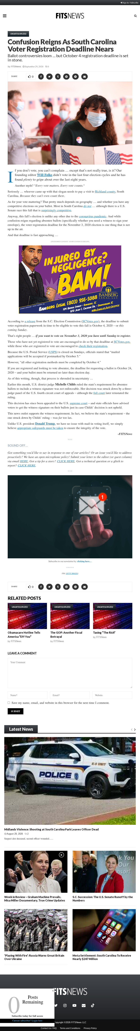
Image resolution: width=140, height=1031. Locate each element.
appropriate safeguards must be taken (40, 428)
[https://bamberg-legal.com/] (70, 312)
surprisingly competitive (56, 210)
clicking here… (84, 561)
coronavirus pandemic (92, 216)
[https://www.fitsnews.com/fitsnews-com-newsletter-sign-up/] (70, 516)
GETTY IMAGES (72, 573)
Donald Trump (45, 423)
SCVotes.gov (90, 321)
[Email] (85, 1005)
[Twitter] (58, 1005)
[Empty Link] (131, 729)
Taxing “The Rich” (104, 632)
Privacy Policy (90, 1028)
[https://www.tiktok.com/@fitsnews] (93, 1005)
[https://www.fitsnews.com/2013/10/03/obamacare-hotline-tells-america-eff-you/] (27, 616)
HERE (24, 461)
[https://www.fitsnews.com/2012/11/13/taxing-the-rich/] (112, 616)
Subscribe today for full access (27, 1016)
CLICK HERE (66, 461)
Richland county (105, 191)
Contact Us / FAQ (49, 1028)
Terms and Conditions (70, 1028)
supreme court (78, 403)
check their (86, 346)
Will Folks (44, 174)
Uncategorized (18, 34)
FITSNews (16, 66)
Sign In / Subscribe (130, 2)
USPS (53, 352)
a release (30, 321)
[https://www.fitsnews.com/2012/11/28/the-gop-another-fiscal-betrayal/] (70, 616)
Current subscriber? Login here (27, 1020)
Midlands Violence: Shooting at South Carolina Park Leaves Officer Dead (51, 829)
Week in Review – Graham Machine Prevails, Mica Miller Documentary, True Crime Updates (34, 898)
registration (100, 346)
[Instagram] (67, 1005)
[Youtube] (76, 1005)
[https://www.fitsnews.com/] (70, 991)
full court (99, 393)
